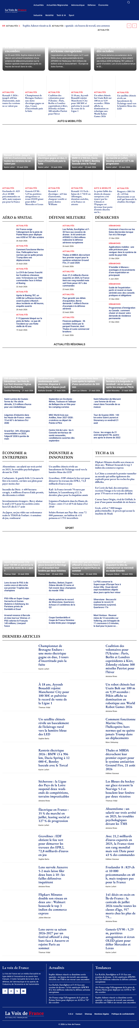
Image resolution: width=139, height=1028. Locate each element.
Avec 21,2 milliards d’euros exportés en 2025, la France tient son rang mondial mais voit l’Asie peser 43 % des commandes (76, 280)
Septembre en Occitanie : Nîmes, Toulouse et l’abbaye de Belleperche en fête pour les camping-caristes (62, 403)
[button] (128, 2)
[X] (17, 991)
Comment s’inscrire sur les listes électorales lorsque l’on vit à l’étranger (122, 232)
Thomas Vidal (44, 707)
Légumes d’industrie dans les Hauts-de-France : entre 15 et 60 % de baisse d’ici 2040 (17, 419)
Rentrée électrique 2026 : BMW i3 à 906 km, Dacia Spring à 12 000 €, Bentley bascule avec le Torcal (54, 757)
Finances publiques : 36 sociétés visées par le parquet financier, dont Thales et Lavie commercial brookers (76, 326)
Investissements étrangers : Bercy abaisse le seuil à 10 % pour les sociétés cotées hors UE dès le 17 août (22, 503)
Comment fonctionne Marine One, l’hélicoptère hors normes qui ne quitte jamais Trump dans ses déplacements (30, 254)
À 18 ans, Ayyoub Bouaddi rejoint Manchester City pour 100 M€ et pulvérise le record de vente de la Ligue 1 (80, 103)
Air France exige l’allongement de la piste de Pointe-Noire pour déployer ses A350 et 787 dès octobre (115, 43)
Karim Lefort (43, 669)
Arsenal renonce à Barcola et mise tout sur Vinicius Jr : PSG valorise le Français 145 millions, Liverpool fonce (17, 620)
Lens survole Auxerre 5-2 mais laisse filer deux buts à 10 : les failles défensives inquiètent (53, 874)
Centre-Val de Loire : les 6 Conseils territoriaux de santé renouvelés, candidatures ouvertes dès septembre (62, 435)
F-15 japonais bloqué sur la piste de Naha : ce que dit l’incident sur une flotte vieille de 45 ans (29, 322)
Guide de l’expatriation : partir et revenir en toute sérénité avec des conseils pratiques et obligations (122, 291)
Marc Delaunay (112, 742)
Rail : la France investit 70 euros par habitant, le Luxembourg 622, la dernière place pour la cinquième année (68, 492)
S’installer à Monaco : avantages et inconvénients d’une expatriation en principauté (122, 271)
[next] (134, 26)
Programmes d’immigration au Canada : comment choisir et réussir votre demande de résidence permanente (122, 313)
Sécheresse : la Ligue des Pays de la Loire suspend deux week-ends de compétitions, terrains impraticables (53, 788)
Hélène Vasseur (112, 773)
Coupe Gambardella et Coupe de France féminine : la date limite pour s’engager (62, 620)
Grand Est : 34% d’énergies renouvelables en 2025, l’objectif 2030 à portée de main (17, 435)
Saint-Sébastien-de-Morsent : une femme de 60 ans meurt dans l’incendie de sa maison (107, 403)
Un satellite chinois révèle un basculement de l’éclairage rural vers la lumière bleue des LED (126, 102)
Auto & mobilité (102, 188)
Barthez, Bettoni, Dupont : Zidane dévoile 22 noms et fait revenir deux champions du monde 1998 (62, 586)
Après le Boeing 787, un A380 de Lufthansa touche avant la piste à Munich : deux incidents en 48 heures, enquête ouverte (30, 300)
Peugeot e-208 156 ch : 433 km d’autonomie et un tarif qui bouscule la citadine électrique (126, 196)
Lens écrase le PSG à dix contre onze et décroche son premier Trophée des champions (16, 586)
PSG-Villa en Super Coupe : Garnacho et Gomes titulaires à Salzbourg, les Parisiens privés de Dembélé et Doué (17, 603)
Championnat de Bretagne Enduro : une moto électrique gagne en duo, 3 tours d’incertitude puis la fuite (34, 103)
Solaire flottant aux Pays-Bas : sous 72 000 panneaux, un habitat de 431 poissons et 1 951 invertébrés (68, 515)
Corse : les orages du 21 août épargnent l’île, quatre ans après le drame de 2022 (107, 435)
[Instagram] (11, 991)
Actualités (12, 26)
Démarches (115, 226)
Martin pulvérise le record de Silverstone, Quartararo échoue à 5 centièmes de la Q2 (62, 603)
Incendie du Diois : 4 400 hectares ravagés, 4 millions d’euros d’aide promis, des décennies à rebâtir (23, 492)
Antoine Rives (111, 676)
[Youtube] (23, 991)
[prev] (129, 26)
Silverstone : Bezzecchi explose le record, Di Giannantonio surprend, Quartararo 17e (105, 603)
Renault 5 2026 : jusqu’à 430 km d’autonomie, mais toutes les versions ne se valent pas (11, 100)
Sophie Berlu (43, 738)
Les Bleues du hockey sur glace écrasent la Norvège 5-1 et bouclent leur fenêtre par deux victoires (120, 788)
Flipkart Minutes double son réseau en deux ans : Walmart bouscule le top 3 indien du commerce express (114, 464)
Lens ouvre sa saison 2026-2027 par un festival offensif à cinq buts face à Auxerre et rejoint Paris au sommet (53, 938)
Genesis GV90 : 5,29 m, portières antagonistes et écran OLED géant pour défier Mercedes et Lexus (34, 198)
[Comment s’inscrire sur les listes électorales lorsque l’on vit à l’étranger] (101, 231)
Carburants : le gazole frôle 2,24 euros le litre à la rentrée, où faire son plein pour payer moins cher (22, 480)
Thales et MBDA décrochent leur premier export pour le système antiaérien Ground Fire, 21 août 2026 (76, 259)
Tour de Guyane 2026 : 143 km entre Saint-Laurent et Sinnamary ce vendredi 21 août (106, 419)
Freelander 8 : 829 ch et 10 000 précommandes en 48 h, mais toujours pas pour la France (11, 196)
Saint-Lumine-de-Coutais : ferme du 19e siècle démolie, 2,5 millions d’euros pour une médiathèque (17, 403)
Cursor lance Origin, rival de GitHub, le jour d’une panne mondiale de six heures (115, 501)
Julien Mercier (44, 918)
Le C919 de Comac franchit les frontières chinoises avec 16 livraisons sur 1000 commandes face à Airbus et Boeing (29, 277)
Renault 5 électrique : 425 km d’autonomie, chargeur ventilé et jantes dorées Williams (57, 198)
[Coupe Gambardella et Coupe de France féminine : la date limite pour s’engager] (84, 620)
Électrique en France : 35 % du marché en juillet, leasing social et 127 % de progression (54, 815)
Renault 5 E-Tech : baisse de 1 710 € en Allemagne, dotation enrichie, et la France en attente (81, 198)
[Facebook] (5, 991)
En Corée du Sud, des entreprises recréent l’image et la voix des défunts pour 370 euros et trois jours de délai (114, 490)
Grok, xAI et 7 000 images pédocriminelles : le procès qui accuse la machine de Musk (115, 510)
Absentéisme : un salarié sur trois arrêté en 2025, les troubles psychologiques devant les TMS (22, 469)
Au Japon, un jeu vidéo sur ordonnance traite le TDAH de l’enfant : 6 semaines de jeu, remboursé (22, 515)
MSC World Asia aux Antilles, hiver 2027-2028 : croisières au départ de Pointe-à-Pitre (61, 419)
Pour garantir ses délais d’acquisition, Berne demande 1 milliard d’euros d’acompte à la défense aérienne (75, 303)
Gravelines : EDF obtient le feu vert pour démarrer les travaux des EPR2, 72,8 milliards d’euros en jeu (69, 480)
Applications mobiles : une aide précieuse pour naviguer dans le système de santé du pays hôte (122, 251)
